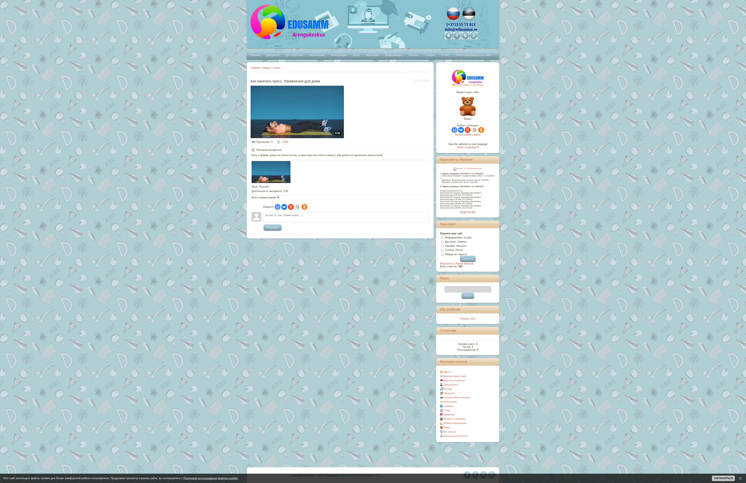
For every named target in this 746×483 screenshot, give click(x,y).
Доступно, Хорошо (456, 241)
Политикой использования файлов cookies (210, 478)
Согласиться (723, 478)
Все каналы (449, 431)
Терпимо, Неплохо (455, 245)
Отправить (272, 227)
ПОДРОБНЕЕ (468, 212)
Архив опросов (464, 263)
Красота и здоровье (454, 380)
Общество (448, 393)
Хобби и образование (455, 423)
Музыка (447, 388)
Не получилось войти (467, 134)
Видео (266, 67)
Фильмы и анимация (454, 418)
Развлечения (450, 401)
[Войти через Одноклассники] (304, 207)
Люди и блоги (450, 384)
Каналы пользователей (455, 435)
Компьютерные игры (454, 376)
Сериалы (448, 406)
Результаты (447, 263)
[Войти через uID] (278, 207)
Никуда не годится (456, 254)
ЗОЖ (285, 141)
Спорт (276, 67)
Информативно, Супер (458, 237)
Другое (447, 371)
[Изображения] (271, 172)
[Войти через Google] (298, 207)
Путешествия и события (456, 397)
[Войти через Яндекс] (291, 207)
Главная (255, 67)
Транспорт (449, 414)
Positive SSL (467, 318)
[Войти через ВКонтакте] (284, 207)
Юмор (446, 427)
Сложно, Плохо (454, 249)
